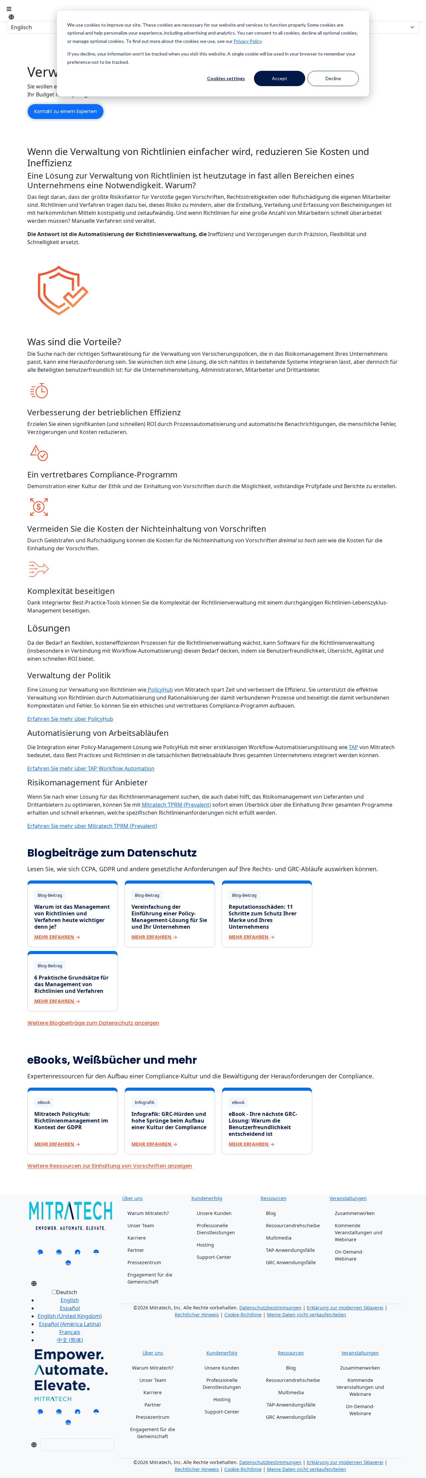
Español (70, 1308)
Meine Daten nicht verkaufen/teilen (306, 1314)
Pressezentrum (144, 1262)
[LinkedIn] (40, 1254)
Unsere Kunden (214, 1213)
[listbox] (64, 1318)
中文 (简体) (70, 1340)
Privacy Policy (248, 41)
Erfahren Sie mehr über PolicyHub (70, 719)
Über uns (132, 1198)
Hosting (205, 1245)
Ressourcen (274, 1198)
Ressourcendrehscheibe (293, 1225)
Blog (271, 1213)
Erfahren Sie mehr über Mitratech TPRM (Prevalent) (92, 826)
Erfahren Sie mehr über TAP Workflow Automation (90, 768)
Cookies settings (226, 78)
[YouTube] (96, 1254)
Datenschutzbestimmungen (270, 1307)
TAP (353, 747)
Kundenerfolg (206, 1198)
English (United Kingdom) (70, 1316)
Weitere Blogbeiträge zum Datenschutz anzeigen (93, 1023)
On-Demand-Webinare (349, 1255)
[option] (70, 1300)
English (70, 1300)
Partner (135, 1250)
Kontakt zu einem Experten (65, 111)
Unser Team (140, 1225)
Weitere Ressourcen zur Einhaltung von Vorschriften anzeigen (109, 1166)
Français (69, 1332)
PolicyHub (159, 689)
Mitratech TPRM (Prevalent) (176, 804)
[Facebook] (77, 1254)
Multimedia (279, 1238)
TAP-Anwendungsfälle (290, 1250)
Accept (279, 78)
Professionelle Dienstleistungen (216, 1229)
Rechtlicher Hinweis (197, 1314)
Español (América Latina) (70, 1324)
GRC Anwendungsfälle (291, 1262)
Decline (333, 78)
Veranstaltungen (348, 1198)
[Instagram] (68, 1265)
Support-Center (214, 1257)
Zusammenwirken (355, 1213)
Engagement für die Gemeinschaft (149, 1278)
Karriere (136, 1238)
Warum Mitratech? (148, 1213)
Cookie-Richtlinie (243, 1314)
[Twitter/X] (59, 1254)
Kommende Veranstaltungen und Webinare (358, 1232)
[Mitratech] (9, 9)
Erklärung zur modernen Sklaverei (345, 1307)
